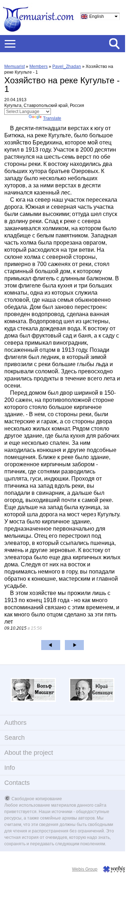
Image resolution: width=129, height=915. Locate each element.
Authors (15, 722)
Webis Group (84, 869)
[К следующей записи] (74, 645)
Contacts (17, 782)
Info (9, 767)
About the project (28, 752)
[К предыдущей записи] (50, 645)
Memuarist (14, 66)
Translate (52, 118)
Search (14, 737)
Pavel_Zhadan (66, 66)
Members (38, 66)
